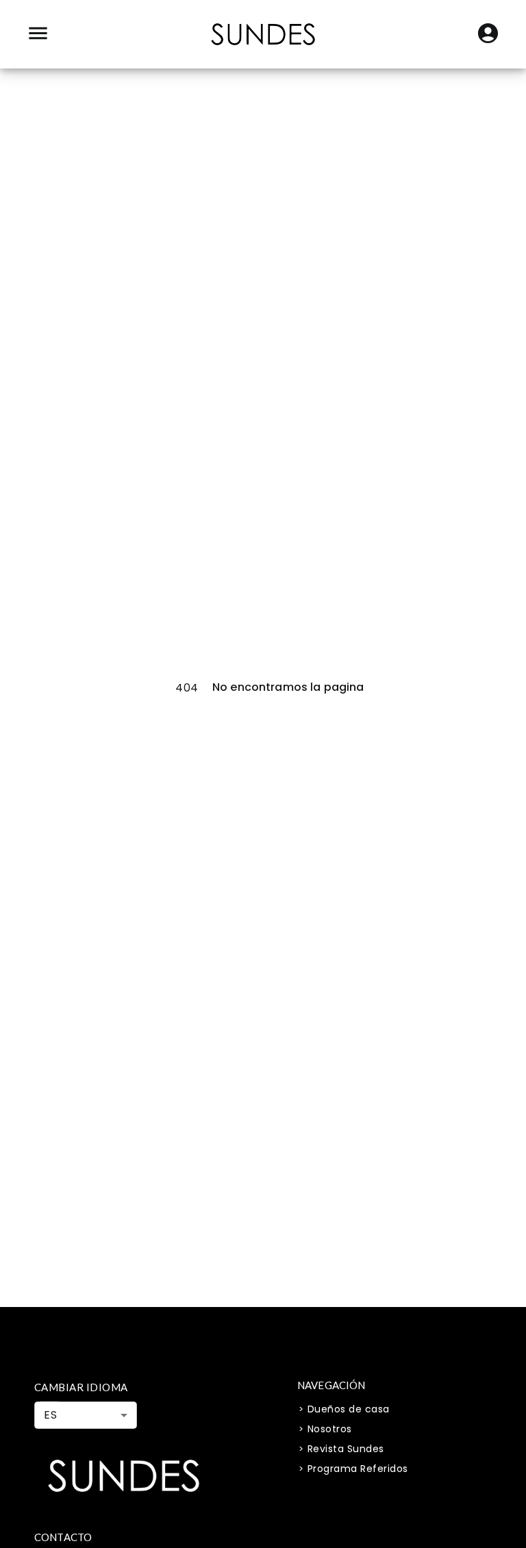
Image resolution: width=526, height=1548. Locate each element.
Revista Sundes (346, 1449)
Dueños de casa (349, 1409)
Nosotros (330, 1429)
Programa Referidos (358, 1468)
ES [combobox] (50, 1415)
